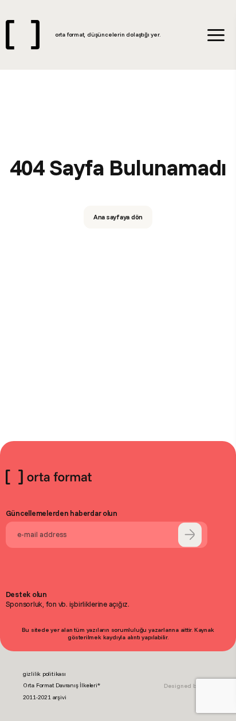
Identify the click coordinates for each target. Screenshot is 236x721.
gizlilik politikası (44, 674)
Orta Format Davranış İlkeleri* (61, 685)
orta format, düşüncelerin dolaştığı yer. (107, 34)
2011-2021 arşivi (44, 697)
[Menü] (216, 35)
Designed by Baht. (188, 686)
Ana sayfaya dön (118, 217)
